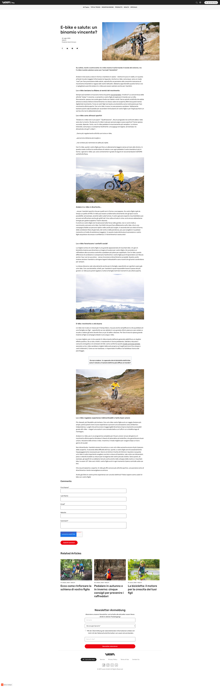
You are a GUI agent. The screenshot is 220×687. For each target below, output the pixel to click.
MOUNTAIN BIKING (108, 7)
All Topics (86, 7)
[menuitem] (89, 659)
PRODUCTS (118, 7)
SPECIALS (133, 7)
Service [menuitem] (102, 659)
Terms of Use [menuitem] (125, 659)
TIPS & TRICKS (95, 7)
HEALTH (126, 7)
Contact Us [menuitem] (135, 659)
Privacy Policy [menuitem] (112, 659)
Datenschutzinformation (106, 633)
